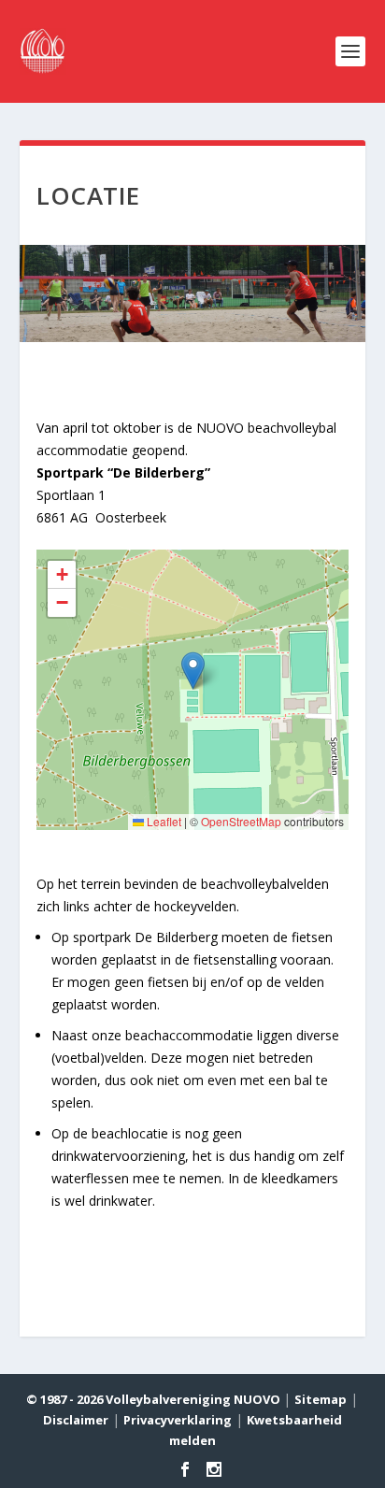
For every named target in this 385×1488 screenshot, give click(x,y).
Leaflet (162, 821)
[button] (193, 670)
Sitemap (320, 1399)
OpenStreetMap (241, 821)
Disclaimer (75, 1419)
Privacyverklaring (177, 1419)
